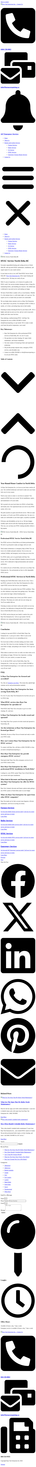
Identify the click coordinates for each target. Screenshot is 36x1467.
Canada (6, 1172)
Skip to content (5, 2)
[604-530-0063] (18, 1373)
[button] (18, 196)
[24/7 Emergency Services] (18, 130)
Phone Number (5, 1201)
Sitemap (3, 1464)
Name (2, 1198)
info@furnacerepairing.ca (10, 87)
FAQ (5, 1175)
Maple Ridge (7, 1182)
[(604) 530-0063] (18, 45)
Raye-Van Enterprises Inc (13, 276)
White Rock (7, 1191)
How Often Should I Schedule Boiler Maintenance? (18, 1124)
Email (2, 1203)
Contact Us (7, 157)
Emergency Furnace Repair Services (17, 154)
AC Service (11, 150)
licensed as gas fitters (13, 683)
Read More (3, 1117)
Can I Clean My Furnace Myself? (13, 1154)
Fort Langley (7, 1177)
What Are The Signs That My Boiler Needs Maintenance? (19, 1150)
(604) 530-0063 (6, 49)
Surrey (6, 1187)
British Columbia (8, 1170)
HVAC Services (12, 152)
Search (2, 1141)
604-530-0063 (5, 1377)
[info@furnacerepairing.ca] (18, 83)
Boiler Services (12, 147)
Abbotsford (7, 1165)
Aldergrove (7, 1168)
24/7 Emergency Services (9, 134)
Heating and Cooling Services (12, 143)
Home (6, 138)
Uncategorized (8, 1189)
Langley (6, 1180)
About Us (6, 140)
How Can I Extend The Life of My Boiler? (15, 1159)
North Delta (7, 1184)
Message (3, 1210)
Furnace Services (12, 145)
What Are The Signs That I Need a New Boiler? (17, 1157)
